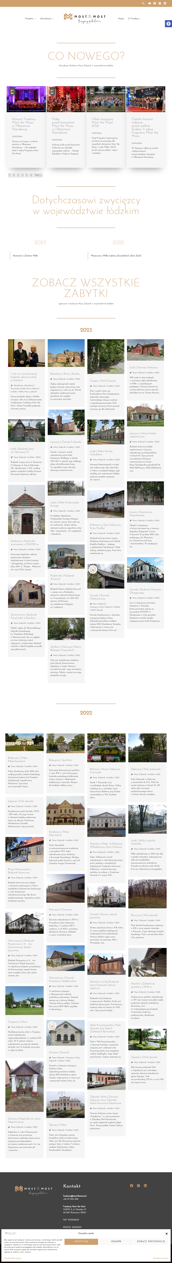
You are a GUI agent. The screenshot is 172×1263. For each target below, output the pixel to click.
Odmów (116, 1242)
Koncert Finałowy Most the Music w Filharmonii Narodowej (24, 124)
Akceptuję (81, 1242)
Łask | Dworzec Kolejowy (144, 367)
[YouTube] (149, 3)
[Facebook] (154, 3)
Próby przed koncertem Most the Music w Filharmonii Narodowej (63, 126)
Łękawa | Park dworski (20, 801)
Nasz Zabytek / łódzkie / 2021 (24, 766)
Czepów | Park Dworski (103, 381)
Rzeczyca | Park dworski (144, 915)
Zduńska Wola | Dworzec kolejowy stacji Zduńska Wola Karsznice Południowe (105, 1100)
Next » (38, 175)
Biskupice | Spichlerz (60, 760)
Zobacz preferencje (151, 1242)
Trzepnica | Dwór (17, 1022)
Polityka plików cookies (12, 1258)
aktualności (18, 386)
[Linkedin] (165, 3)
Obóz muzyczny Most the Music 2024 (102, 123)
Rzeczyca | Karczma (60, 909)
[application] (34, 18)
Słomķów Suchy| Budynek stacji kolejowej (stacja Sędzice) (104, 985)
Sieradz (100, 610)
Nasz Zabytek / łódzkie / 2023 (66, 379)
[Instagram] (160, 3)
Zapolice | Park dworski (144, 1057)
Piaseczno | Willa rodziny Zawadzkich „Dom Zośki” (116, 256)
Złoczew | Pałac (58, 1125)
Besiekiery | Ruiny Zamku (65, 374)
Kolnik (22, 389)
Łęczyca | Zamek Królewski (65, 442)
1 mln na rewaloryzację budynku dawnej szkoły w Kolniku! (24, 377)
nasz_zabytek (30, 392)
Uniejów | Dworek (59, 1052)
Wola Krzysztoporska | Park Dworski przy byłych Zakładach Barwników (105, 1028)
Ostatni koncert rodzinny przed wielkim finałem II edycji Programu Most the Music (145, 128)
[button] (168, 23)
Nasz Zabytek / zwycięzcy (63, 1058)
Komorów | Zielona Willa (25, 256)
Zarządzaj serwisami (160, 1258)
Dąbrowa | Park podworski (146, 769)
